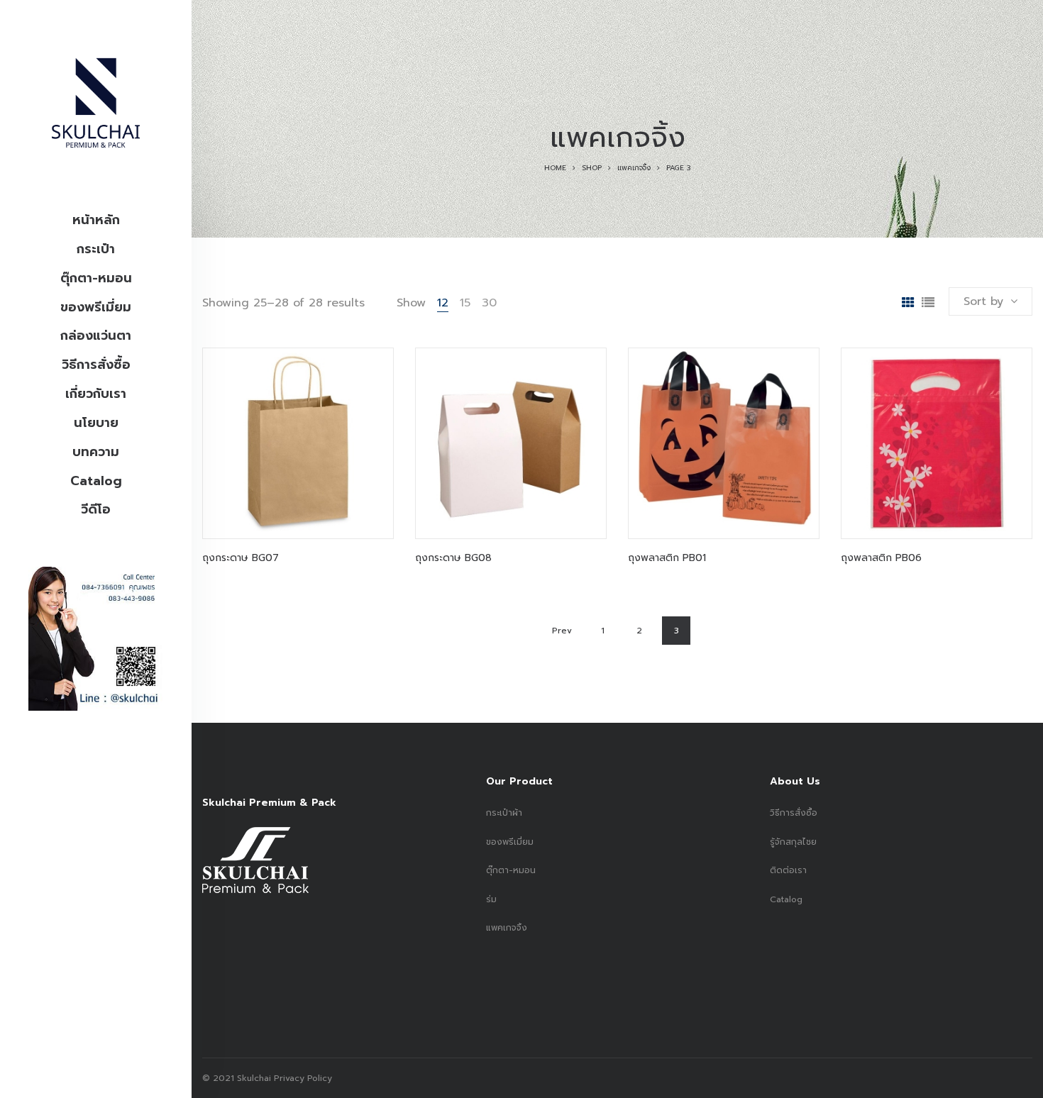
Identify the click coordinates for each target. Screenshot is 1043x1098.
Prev (562, 630)
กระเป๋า (96, 249)
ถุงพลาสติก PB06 (881, 557)
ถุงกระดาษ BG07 (240, 557)
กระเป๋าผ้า (504, 812)
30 (489, 302)
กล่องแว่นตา (95, 335)
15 (465, 302)
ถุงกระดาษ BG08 (453, 557)
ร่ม (491, 899)
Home (555, 167)
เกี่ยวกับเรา (95, 394)
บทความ (95, 452)
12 (442, 302)
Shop (592, 167)
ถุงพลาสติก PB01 (667, 557)
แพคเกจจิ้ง (634, 167)
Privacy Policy (301, 1078)
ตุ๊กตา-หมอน (96, 278)
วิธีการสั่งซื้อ (96, 365)
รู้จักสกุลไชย (793, 842)
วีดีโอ (96, 509)
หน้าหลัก (96, 220)
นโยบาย (96, 423)
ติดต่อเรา (788, 870)
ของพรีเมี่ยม (95, 307)
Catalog (96, 481)
